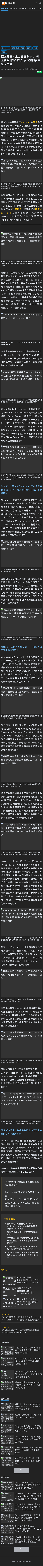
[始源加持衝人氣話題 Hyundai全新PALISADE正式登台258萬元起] (7, 1529)
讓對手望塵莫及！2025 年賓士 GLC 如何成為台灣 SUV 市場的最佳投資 (28, 1428)
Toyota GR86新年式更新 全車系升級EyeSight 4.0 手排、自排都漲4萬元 (23, 1255)
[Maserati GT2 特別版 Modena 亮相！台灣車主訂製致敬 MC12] (9, 1302)
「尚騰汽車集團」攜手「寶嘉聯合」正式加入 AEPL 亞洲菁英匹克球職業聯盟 (27, 1539)
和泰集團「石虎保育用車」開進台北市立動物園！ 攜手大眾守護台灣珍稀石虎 (23, 1240)
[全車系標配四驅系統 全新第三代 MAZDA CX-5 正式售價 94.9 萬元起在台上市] (7, 1507)
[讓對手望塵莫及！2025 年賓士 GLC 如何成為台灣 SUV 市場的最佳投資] (7, 1428)
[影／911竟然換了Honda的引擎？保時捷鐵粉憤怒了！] (7, 1417)
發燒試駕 (13, 8)
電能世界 (32, 8)
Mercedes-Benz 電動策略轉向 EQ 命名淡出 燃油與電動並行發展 (28, 1439)
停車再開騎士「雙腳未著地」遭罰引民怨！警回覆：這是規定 (28, 1461)
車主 (28, 48)
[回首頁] (10, 3)
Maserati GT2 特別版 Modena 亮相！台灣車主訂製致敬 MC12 (27, 1302)
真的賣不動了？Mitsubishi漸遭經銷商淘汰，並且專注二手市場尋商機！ (27, 1406)
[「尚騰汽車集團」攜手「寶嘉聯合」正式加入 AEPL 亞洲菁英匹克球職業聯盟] (7, 1540)
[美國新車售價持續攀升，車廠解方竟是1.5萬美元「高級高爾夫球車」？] (7, 1385)
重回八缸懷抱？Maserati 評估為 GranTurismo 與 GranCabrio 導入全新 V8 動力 (27, 1291)
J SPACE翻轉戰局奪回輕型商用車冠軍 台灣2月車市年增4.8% (28, 1450)
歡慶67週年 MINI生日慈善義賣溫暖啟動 (22, 1233)
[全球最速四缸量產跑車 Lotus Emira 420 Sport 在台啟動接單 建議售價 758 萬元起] (7, 1496)
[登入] (37, 3)
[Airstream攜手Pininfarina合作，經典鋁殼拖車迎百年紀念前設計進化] (9, 1280)
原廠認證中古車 (18, 48)
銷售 (35, 48)
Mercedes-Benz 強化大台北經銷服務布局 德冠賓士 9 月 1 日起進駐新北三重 (28, 1485)
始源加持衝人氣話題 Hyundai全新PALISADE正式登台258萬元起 (22, 1247)
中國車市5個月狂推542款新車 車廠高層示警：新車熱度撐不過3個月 (28, 1350)
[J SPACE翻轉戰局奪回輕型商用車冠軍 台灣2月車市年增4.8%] (7, 1450)
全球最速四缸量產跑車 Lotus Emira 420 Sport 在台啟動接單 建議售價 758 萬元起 (22, 1226)
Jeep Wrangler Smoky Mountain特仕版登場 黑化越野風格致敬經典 (28, 1374)
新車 (4, 52)
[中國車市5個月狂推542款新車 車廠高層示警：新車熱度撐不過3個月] (7, 1350)
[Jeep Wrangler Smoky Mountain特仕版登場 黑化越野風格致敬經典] (7, 1374)
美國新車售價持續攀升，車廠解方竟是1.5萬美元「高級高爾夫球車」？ (28, 1385)
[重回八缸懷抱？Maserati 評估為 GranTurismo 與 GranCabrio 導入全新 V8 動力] (9, 1291)
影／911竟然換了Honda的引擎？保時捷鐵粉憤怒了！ (28, 1416)
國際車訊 (23, 8)
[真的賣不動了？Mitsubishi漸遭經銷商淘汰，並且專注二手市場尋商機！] (7, 1407)
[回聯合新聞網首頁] (3, 3)
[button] (40, 3)
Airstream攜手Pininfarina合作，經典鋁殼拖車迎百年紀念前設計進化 (28, 1280)
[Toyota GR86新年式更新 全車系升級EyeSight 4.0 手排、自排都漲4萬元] (7, 1518)
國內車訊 (4, 8)
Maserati (5, 48)
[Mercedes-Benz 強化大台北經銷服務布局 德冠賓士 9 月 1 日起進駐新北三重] (7, 1485)
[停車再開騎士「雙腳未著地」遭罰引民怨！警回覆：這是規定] (7, 1461)
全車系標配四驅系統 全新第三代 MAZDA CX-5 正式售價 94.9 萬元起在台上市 (28, 1507)
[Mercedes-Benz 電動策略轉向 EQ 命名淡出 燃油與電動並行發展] (7, 1439)
